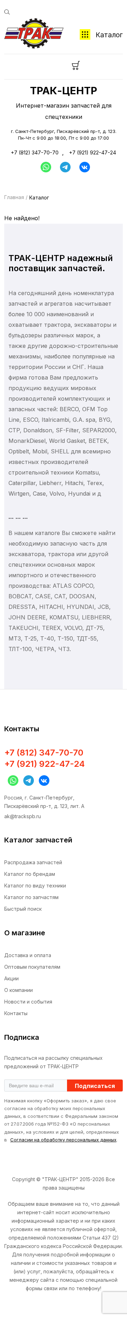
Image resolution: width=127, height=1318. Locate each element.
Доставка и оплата (27, 955)
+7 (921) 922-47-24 (92, 152)
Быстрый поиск (23, 909)
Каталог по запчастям (31, 897)
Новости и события (28, 1002)
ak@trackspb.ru (22, 816)
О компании (18, 990)
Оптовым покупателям (32, 967)
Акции (11, 978)
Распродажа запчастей (33, 862)
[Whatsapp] (44, 167)
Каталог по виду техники (35, 886)
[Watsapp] (11, 780)
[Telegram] (65, 167)
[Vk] (84, 167)
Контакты (16, 1013)
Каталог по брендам (29, 874)
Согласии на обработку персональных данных (63, 1139)
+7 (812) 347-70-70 (35, 152)
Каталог (109, 35)
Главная (14, 197)
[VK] (42, 780)
